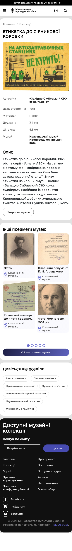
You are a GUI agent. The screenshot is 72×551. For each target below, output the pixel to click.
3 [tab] (36, 345)
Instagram (18, 506)
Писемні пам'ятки (45, 378)
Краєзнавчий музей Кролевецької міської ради (45, 139)
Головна (9, 459)
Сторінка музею (18, 212)
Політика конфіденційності (16, 488)
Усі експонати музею (36, 352)
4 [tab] (40, 345)
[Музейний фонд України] (23, 10)
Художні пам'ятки (53, 386)
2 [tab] (32, 345)
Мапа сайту (46, 489)
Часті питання (48, 483)
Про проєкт (46, 459)
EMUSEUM (60, 524)
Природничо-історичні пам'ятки (26, 393)
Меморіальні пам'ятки (20, 408)
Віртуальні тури (49, 471)
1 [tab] (28, 345)
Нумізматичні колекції (20, 386)
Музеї (7, 471)
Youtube (17, 513)
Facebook (17, 499)
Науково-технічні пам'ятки (23, 401)
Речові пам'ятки (16, 378)
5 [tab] (43, 345)
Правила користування (13, 479)
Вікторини (45, 465)
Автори (43, 477)
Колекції (9, 465)
